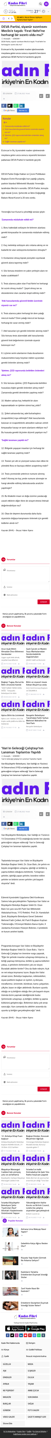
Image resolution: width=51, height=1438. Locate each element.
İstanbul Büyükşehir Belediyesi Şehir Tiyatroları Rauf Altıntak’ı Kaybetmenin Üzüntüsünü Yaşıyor (11, 1208)
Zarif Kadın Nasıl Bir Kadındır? (30, 1289)
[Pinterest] (30, 1335)
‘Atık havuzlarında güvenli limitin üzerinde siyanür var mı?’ (24, 131)
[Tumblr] (43, 1335)
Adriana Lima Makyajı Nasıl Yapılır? (33, 1230)
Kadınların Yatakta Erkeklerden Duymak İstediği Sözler (34, 1275)
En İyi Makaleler (10, 1431)
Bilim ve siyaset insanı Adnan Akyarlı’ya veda (36, 683)
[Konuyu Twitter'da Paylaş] (10, 106)
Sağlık (29, 1431)
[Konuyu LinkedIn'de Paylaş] (22, 106)
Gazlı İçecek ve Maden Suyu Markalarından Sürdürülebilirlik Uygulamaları (36, 653)
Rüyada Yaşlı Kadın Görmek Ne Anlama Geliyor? (33, 1259)
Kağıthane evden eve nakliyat (24, 1434)
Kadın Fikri (21, 1431)
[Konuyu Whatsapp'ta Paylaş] (16, 106)
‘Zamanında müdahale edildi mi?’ (17, 126)
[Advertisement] (25, 543)
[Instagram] (16, 1335)
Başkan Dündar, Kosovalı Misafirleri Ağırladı (37, 1137)
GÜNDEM (16, 38)
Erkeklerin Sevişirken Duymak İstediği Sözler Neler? (34, 1304)
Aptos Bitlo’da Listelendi (12, 715)
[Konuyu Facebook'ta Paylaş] (4, 106)
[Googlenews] (34, 1335)
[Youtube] (25, 1335)
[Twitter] (12, 1335)
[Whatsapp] (39, 1335)
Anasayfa (7, 38)
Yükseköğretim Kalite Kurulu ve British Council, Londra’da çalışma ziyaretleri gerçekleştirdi (37, 1206)
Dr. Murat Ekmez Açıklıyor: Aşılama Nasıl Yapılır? (29, 18)
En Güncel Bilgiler (39, 1431)
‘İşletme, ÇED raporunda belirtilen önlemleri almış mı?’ (24, 137)
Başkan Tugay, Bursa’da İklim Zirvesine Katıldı (12, 683)
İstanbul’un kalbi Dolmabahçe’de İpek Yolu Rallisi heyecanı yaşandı (37, 1172)
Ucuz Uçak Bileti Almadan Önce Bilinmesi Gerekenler (12, 651)
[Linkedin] (21, 1335)
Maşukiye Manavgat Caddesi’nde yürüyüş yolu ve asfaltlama (11, 1172)
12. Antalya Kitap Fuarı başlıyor (11, 1137)
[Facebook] (8, 1335)
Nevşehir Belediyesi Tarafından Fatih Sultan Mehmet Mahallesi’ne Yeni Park (37, 719)
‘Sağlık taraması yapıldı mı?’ (15, 141)
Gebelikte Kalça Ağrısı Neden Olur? (34, 1244)
